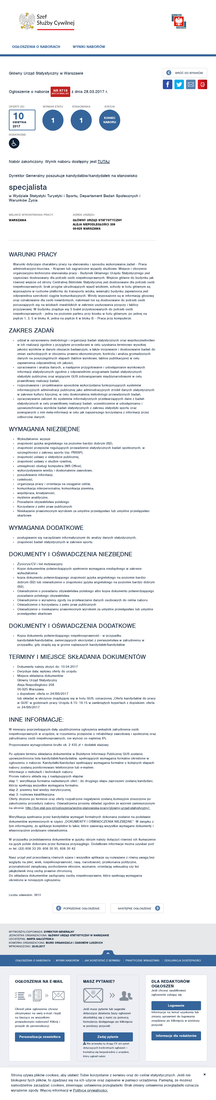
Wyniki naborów (89, 46)
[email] (191, 84)
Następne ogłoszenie (134, 908)
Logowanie (176, 1005)
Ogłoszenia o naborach (36, 46)
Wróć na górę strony (108, 952)
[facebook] (167, 84)
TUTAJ (104, 161)
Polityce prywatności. (90, 1090)
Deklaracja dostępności (183, 960)
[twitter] (179, 84)
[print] (202, 84)
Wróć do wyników (189, 73)
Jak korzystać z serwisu (102, 960)
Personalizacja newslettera (40, 1037)
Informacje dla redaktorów (176, 1036)
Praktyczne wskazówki (142, 960)
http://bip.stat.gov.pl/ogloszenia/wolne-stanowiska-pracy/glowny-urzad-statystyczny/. (88, 808)
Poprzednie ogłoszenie (81, 908)
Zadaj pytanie (107, 1037)
